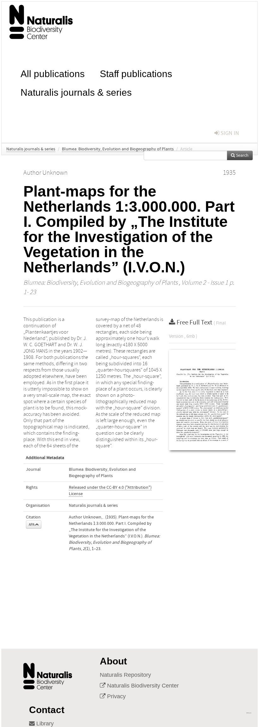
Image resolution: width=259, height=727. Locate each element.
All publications (53, 73)
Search (242, 155)
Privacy (115, 696)
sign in (229, 133)
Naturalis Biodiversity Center (142, 685)
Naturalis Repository (125, 675)
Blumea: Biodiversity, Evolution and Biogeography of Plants (118, 149)
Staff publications (136, 73)
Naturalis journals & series (76, 91)
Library (44, 723)
